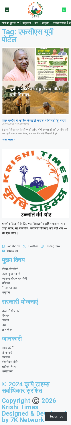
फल (36, 23)
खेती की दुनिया (8, 23)
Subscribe (56, 416)
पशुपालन (27, 23)
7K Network (27, 420)
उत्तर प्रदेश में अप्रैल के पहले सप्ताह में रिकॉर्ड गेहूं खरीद (34, 120)
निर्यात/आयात (59, 23)
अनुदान (45, 23)
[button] (7, 10)
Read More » (8, 139)
